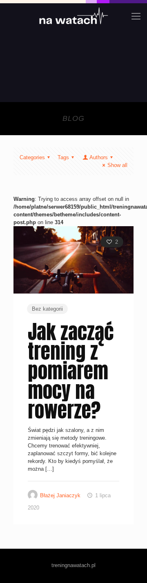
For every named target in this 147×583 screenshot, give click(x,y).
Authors (98, 157)
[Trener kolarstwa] (73, 16)
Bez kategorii (47, 309)
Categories (32, 157)
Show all (117, 165)
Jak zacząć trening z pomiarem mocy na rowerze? (71, 371)
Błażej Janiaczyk (60, 495)
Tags (63, 157)
